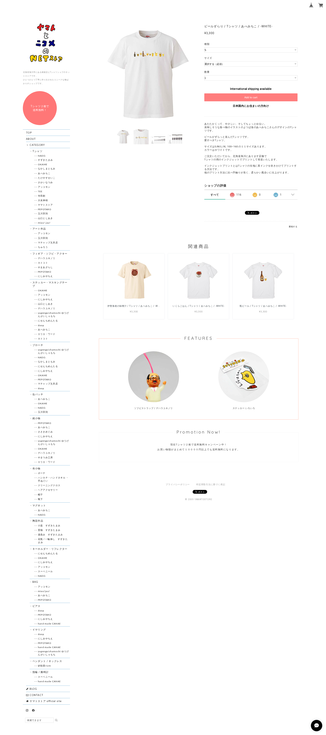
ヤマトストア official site (45, 701)
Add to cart (250, 97)
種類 (207, 44)
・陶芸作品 (37, 520)
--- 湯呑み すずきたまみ (50, 534)
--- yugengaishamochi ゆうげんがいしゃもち (53, 314)
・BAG (35, 581)
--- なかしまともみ (46, 168)
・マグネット (39, 505)
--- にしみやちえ (45, 276)
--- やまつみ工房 (45, 457)
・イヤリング (39, 629)
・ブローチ (37, 345)
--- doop (41, 325)
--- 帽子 (40, 494)
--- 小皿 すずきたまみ (49, 525)
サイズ (209, 58)
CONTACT (36, 695)
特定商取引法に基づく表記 (210, 484)
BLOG (33, 688)
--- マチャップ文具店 (48, 242)
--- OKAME (42, 164)
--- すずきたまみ (45, 159)
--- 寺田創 (41, 195)
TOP (29, 132)
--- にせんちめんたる (48, 320)
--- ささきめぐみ (45, 431)
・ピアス (36, 605)
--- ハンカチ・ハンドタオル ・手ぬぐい (53, 479)
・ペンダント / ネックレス (47, 661)
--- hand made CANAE (49, 623)
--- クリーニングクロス (49, 485)
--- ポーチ (41, 473)
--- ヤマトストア (45, 204)
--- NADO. (42, 155)
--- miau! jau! (44, 222)
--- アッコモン (44, 186)
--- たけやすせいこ (46, 177)
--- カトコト (43, 262)
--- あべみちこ (44, 173)
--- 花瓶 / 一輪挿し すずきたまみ (53, 541)
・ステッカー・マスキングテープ (49, 284)
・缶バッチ (37, 394)
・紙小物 (36, 418)
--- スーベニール (45, 571)
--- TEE (40, 191)
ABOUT (31, 138)
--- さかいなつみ (45, 182)
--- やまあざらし (45, 267)
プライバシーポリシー (178, 484)
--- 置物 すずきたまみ (49, 530)
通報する (293, 226)
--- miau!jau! (44, 591)
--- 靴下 (40, 499)
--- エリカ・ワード (46, 334)
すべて (215, 194)
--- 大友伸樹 (43, 200)
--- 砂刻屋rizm (44, 665)
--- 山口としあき (45, 218)
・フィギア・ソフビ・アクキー (49, 253)
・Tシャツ (37, 151)
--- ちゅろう (43, 247)
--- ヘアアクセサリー (48, 489)
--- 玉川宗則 (43, 213)
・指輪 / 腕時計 (40, 671)
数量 (207, 72)
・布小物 (36, 468)
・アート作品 (39, 228)
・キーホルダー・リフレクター (49, 548)
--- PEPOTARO (44, 209)
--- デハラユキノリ (46, 258)
